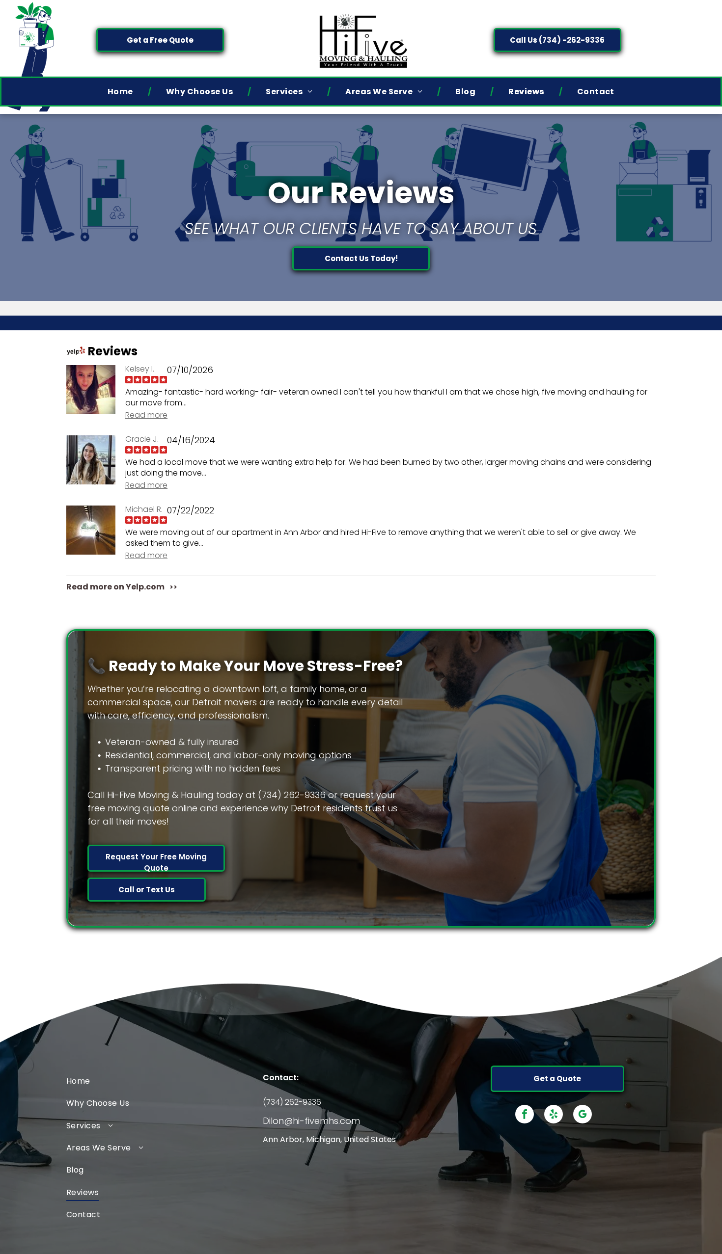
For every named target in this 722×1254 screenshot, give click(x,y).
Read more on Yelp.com (115, 586)
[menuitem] (122, 91)
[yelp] (553, 1115)
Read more (146, 415)
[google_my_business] (582, 1115)
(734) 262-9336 (292, 1102)
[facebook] (524, 1115)
